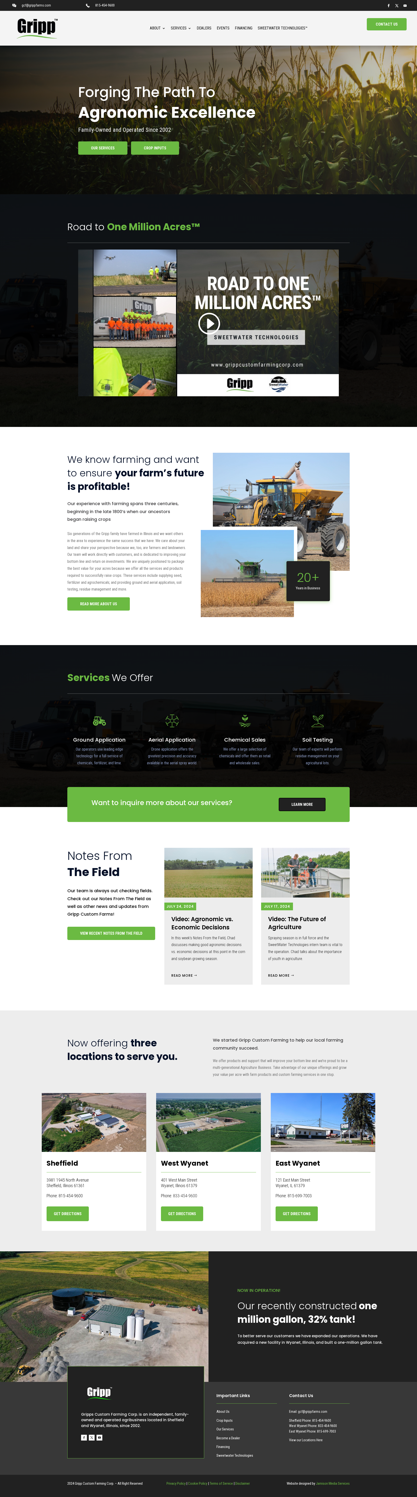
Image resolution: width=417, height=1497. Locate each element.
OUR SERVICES (103, 148)
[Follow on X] (397, 6)
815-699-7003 (326, 1431)
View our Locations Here (306, 1440)
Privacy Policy (176, 1483)
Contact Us (387, 24)
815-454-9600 (105, 5)
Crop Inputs (224, 1420)
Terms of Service (221, 1483)
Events (223, 28)
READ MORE (182, 975)
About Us (222, 1411)
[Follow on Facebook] (389, 6)
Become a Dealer (228, 1438)
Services (179, 28)
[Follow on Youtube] (405, 6)
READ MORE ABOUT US (98, 604)
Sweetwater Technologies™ (282, 28)
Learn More (302, 804)
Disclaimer (242, 1483)
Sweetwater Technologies (234, 1455)
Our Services (225, 1429)
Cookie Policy (197, 1483)
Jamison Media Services (333, 1483)
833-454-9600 (185, 1195)
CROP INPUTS (155, 148)
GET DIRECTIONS (68, 1214)
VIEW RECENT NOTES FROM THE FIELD (111, 933)
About (155, 28)
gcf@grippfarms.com (36, 5)
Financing (243, 28)
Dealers (204, 28)
